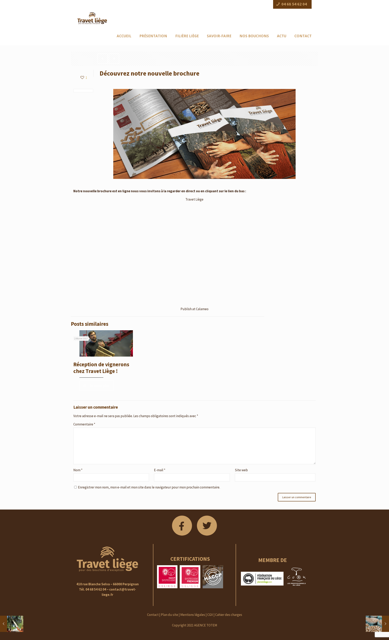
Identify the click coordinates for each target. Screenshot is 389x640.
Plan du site (169, 614)
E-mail (159, 470)
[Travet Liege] (92, 18)
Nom (77, 470)
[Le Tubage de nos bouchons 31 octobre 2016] (377, 624)
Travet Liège (194, 199)
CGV (210, 614)
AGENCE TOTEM (205, 625)
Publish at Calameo (194, 309)
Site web (241, 470)
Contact (153, 614)
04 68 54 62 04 (294, 4)
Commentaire (84, 424)
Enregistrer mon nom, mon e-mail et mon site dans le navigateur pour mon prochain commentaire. (149, 487)
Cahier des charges (228, 614)
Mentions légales (192, 614)
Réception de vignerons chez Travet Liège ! (101, 367)
